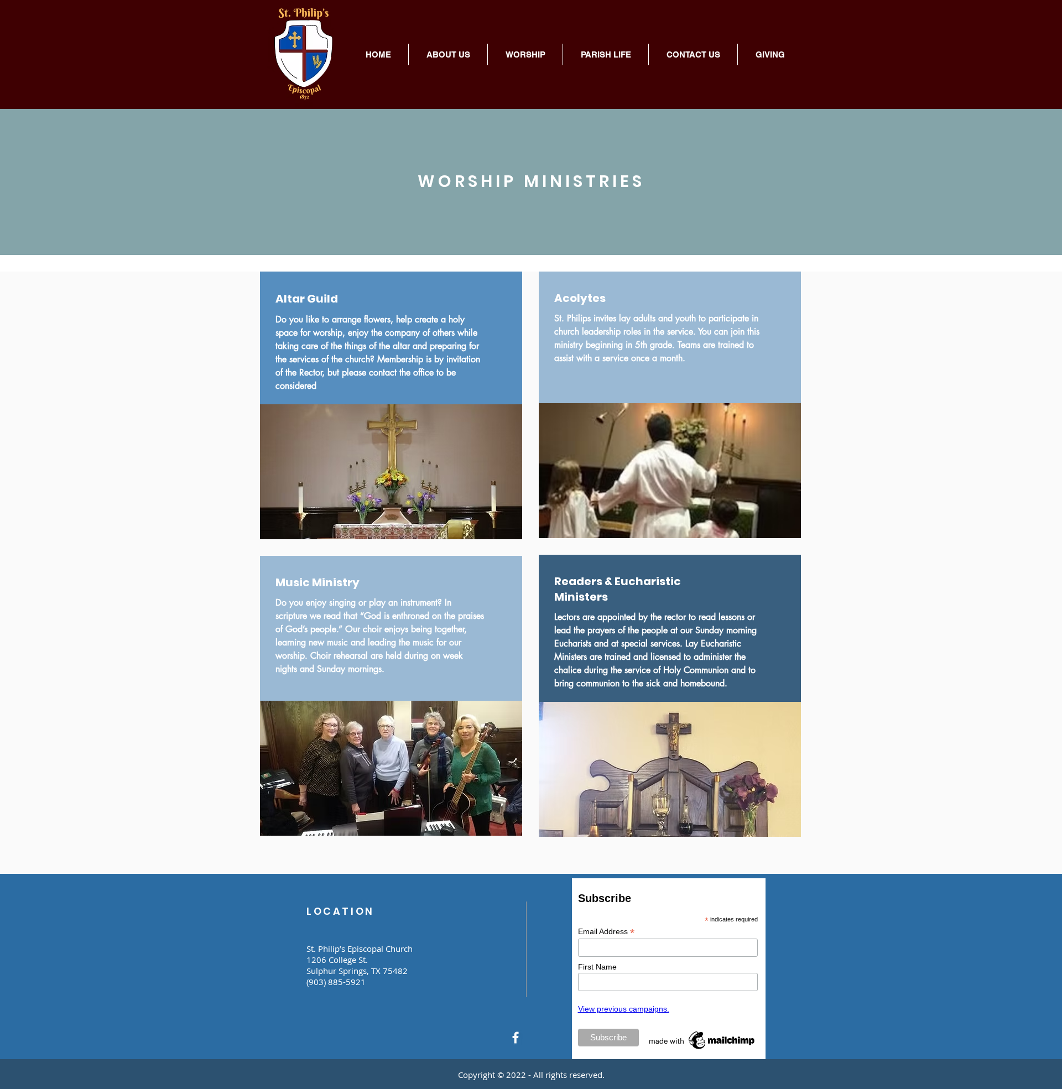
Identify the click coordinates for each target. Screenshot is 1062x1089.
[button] (447, 54)
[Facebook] (515, 1037)
